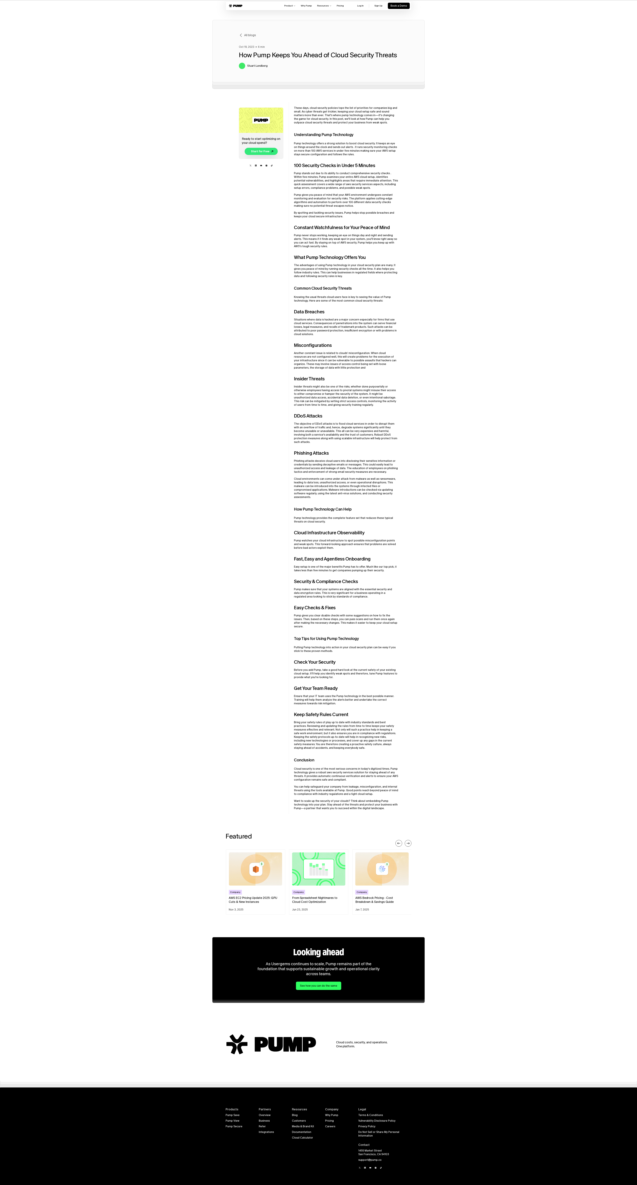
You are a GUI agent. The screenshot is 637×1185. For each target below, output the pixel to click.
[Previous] (398, 843)
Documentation (301, 1132)
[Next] (408, 843)
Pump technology (305, 143)
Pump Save (233, 1115)
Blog (295, 1115)
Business (264, 1120)
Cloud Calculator (302, 1137)
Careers (330, 1126)
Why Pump (331, 1115)
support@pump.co (370, 1160)
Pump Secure (234, 1126)
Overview (265, 1115)
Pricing (329, 1120)
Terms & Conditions (370, 1115)
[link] (260, 151)
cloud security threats (318, 122)
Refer (262, 1126)
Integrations (266, 1132)
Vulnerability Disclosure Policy (376, 1120)
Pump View (232, 1120)
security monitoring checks (380, 147)
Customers (299, 1120)
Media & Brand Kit (303, 1126)
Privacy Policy (366, 1126)
